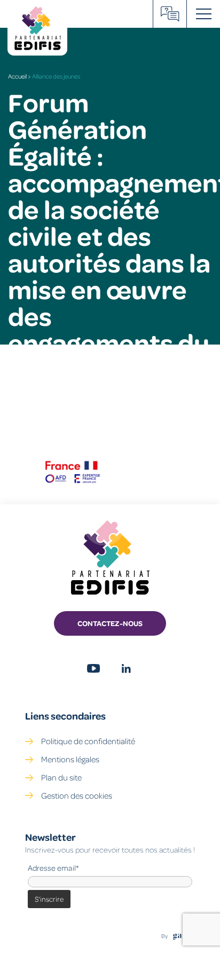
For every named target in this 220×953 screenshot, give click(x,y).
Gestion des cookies (76, 795)
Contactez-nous (110, 623)
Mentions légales (70, 759)
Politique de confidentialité (88, 741)
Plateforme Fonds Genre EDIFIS (170, 13)
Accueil (17, 76)
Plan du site (61, 777)
